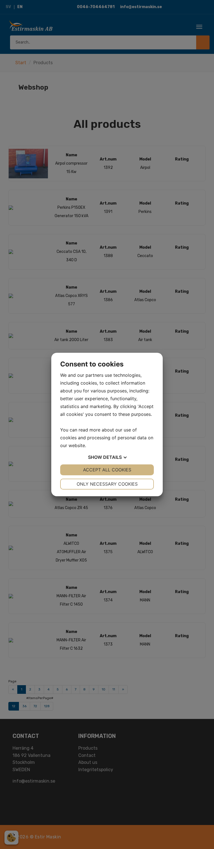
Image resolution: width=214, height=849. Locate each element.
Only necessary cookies (107, 484)
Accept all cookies (107, 470)
